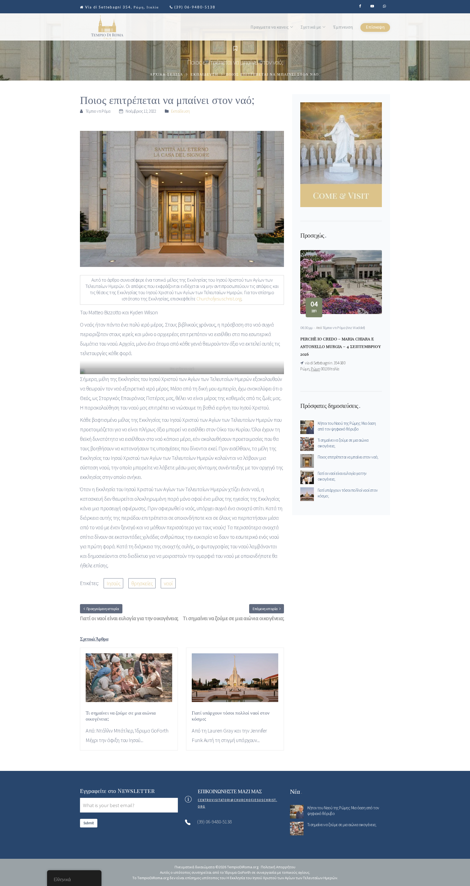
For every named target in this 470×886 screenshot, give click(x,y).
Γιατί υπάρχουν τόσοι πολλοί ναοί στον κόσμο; (348, 493)
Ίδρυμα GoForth (238, 872)
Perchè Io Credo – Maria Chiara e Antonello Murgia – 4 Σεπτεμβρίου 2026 (340, 346)
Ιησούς (113, 583)
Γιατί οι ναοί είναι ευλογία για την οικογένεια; (342, 476)
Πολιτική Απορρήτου (278, 867)
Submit (89, 823)
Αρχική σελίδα (166, 74)
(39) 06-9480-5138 (194, 7)
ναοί (168, 583)
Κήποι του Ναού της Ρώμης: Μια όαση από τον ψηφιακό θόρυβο (347, 426)
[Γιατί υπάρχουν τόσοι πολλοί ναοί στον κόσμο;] (235, 680)
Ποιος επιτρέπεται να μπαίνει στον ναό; (348, 457)
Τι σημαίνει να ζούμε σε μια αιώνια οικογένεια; (343, 443)
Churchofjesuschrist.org (219, 299)
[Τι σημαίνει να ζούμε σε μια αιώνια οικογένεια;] (129, 680)
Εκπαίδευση (204, 74)
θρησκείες (142, 583)
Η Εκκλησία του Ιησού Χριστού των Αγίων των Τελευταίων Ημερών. (282, 877)
